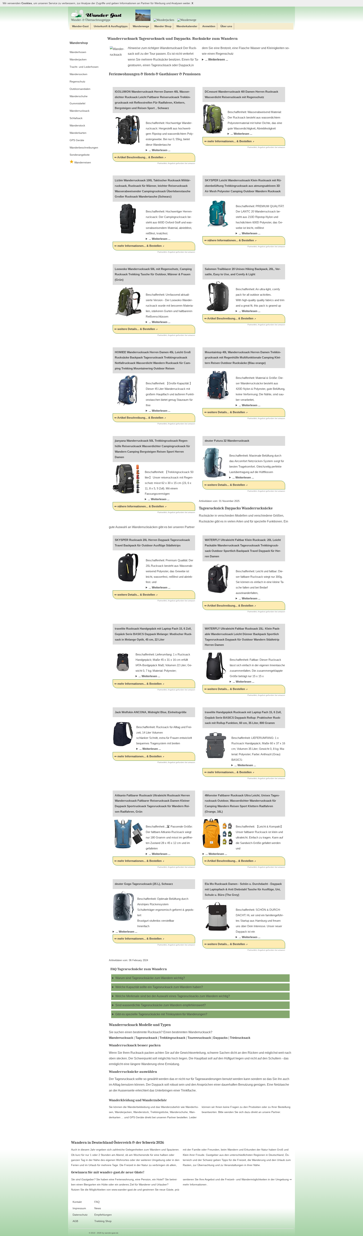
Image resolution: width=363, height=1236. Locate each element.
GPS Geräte (77, 140)
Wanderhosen (78, 52)
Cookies (26, 3)
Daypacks (220, 1037)
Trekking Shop (103, 1221)
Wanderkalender (186, 26)
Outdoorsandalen (80, 88)
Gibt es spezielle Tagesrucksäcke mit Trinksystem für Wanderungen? (161, 1014)
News (97, 1208)
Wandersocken (78, 74)
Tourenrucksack (199, 1037)
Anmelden (208, 26)
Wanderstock (77, 125)
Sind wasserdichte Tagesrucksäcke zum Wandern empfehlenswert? (160, 1005)
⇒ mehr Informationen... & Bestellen (228, 141)
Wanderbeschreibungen (84, 147)
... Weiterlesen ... (216, 59)
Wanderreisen (82, 162)
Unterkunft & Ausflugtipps (111, 26)
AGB (75, 1221)
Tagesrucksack (146, 1037)
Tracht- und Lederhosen (84, 66)
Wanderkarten (78, 132)
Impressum (79, 1208)
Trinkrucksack (240, 1037)
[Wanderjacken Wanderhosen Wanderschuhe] (164, 20)
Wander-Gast (80, 26)
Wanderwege (141, 26)
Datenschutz (80, 1214)
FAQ (97, 1202)
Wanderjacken (78, 59)
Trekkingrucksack (172, 1037)
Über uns (226, 26)
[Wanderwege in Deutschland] (186, 20)
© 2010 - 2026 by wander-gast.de (103, 1233)
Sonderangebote (80, 154)
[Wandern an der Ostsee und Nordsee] (142, 16)
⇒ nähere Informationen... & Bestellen (229, 240)
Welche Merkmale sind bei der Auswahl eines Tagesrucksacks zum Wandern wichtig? (172, 996)
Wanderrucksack (79, 110)
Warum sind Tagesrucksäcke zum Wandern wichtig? (150, 978)
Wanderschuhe (79, 96)
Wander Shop (162, 26)
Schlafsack (76, 118)
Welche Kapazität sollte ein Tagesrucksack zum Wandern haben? (159, 987)
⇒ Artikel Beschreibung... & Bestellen (138, 157)
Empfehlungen (103, 1214)
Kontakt (77, 1202)
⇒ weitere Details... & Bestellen (134, 329)
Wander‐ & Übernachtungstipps (90, 20)
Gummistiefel (77, 103)
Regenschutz (77, 81)
